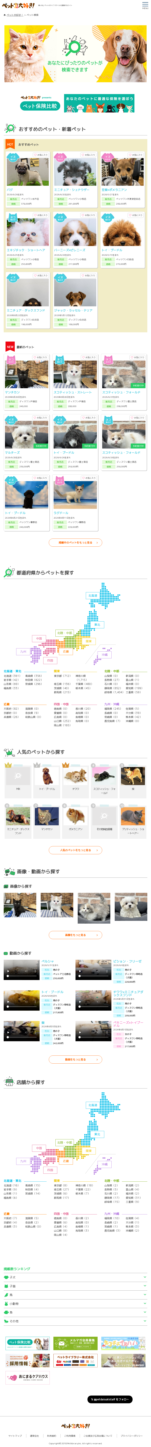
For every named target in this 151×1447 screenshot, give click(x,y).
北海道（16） (12, 1185)
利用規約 (51, 1435)
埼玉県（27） (62, 1189)
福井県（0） (133, 684)
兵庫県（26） (12, 717)
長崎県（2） (111, 1222)
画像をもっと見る (75, 935)
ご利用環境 (69, 1435)
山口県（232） (63, 721)
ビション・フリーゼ (127, 961)
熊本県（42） (134, 717)
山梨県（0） (111, 676)
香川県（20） (84, 708)
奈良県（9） (32, 713)
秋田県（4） (32, 1189)
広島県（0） (61, 717)
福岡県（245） (113, 708)
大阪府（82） (12, 708)
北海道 (92, 595)
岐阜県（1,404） (114, 692)
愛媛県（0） (61, 713)
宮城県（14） (33, 1193)
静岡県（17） (112, 1198)
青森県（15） (33, 1185)
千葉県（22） (84, 1189)
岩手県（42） (12, 680)
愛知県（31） (134, 1198)
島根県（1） (83, 1226)
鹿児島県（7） (113, 721)
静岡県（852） (113, 688)
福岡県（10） (112, 1218)
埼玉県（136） (63, 684)
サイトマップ (15, 1435)
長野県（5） (111, 1189)
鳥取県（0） (83, 721)
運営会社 (34, 1435)
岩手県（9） (11, 1189)
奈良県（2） (32, 1222)
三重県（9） (133, 1202)
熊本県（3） (133, 1226)
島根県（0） (83, 717)
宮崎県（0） (111, 717)
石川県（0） (111, 684)
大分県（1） (133, 1222)
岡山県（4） (61, 1235)
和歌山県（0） (33, 717)
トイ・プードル (52, 992)
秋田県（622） (34, 680)
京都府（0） (11, 713)
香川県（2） (83, 1218)
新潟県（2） (133, 1185)
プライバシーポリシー (132, 1435)
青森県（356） (34, 676)
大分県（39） (134, 713)
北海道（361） (13, 676)
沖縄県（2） (133, 1230)
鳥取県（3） (83, 1230)
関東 (89, 641)
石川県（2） (111, 1193)
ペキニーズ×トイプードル (128, 1024)
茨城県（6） (61, 1193)
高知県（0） (83, 713)
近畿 (66, 651)
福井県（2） (133, 1193)
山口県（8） (61, 1230)
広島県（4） (61, 1226)
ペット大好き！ (15, 15)
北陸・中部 (64, 633)
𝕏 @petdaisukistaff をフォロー (110, 1399)
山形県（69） (12, 684)
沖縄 (105, 655)
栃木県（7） (83, 1193)
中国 (39, 638)
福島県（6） (11, 1198)
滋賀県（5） (32, 1218)
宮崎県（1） (111, 1226)
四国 (50, 660)
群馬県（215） (63, 692)
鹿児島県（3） (113, 1230)
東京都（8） (61, 1185)
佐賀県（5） (133, 708)
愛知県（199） (135, 688)
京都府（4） (11, 1222)
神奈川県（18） (85, 1185)
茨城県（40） (62, 688)
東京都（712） (63, 676)
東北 (97, 625)
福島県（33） (12, 688)
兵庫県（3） (11, 1226)
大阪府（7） (11, 1218)
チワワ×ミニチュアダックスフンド (128, 993)
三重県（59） (134, 692)
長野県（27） (112, 680)
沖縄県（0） (133, 721)
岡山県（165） (63, 725)
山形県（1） (11, 1193)
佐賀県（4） (133, 1218)
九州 (23, 652)
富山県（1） (133, 680)
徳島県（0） (61, 708)
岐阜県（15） (112, 1202)
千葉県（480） (84, 684)
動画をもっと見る (75, 1059)
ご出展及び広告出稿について (98, 1435)
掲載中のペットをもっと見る (75, 542)
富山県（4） (133, 1189)
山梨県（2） (111, 1185)
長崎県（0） (111, 713)
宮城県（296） (34, 684)
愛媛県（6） (61, 1222)
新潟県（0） (133, 676)
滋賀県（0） (32, 708)
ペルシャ (47, 961)
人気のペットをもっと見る (75, 850)
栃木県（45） (84, 688)
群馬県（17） (62, 1198)
